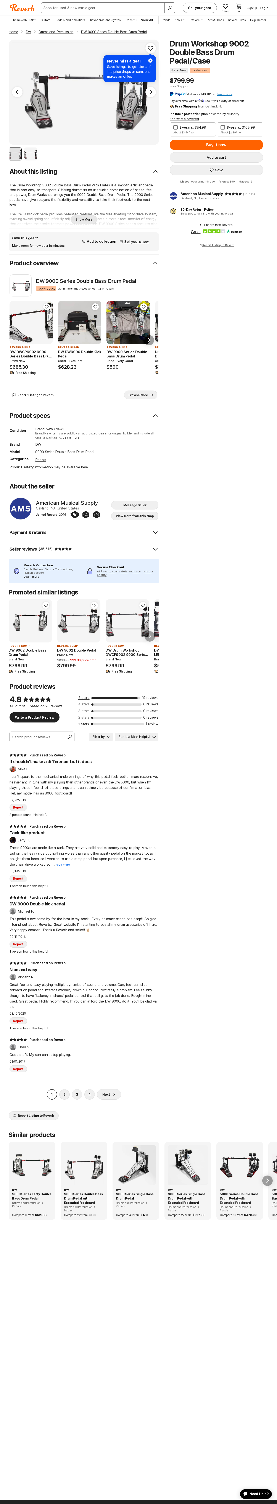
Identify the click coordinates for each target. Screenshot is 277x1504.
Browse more (138, 395)
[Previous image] (15, 322)
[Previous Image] (17, 92)
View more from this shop (135, 516)
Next (106, 1094)
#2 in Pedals (106, 288)
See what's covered (184, 119)
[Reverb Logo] (22, 7)
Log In (264, 8)
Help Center (258, 20)
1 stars (83, 724)
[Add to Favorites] (150, 48)
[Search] (169, 8)
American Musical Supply (201, 194)
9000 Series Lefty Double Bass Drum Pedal (32, 1196)
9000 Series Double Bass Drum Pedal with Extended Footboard (83, 1198)
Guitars (45, 20)
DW (38, 444)
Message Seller (135, 505)
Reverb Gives (237, 20)
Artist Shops (216, 20)
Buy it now (216, 144)
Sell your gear (199, 8)
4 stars (84, 704)
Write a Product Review (34, 717)
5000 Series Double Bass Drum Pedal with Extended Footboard (239, 1198)
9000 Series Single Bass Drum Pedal (135, 1196)
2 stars (83, 717)
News (178, 20)
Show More (84, 219)
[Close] (150, 60)
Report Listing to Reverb (218, 245)
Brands (165, 20)
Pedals (40, 460)
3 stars (84, 711)
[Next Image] (150, 92)
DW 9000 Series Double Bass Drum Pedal (86, 281)
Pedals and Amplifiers (70, 20)
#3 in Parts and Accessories (76, 288)
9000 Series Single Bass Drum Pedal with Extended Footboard (187, 1198)
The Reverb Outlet (23, 20)
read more (63, 864)
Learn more (71, 437)
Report (18, 807)
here (84, 467)
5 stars (84, 697)
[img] (233, 194)
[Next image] (46, 322)
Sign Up (252, 8)
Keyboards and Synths (105, 20)
